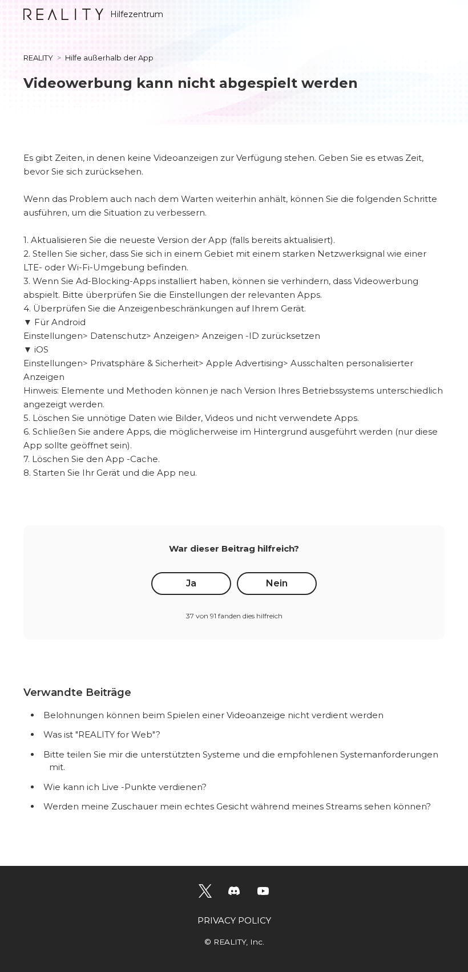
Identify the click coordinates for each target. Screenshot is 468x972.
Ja (191, 583)
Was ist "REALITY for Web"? (101, 734)
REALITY (38, 57)
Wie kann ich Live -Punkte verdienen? (125, 786)
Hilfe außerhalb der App (109, 57)
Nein (277, 583)
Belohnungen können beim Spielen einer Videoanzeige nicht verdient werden (213, 715)
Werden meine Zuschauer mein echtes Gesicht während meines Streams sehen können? (237, 806)
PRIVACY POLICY (234, 920)
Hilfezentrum (136, 14)
